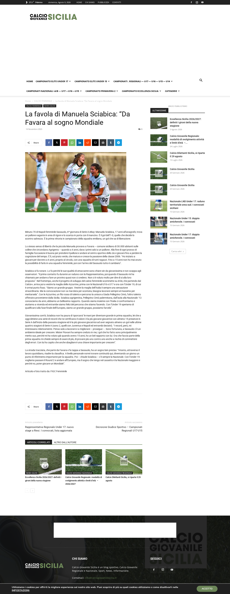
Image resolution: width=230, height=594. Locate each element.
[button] (201, 80)
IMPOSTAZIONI (20, 590)
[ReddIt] (87, 142)
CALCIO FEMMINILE (43, 101)
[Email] (95, 142)
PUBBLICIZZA (103, 2)
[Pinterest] (64, 142)
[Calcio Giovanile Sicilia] (158, 173)
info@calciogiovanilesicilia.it (101, 577)
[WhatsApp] (72, 142)
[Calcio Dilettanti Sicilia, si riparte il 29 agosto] (124, 461)
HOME (79, 2)
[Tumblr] (110, 142)
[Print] (103, 142)
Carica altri (176, 251)
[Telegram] (118, 142)
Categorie (171, 91)
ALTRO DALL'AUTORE (65, 442)
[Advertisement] (143, 17)
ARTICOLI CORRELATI (38, 442)
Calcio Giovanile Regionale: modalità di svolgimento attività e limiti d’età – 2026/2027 (83, 480)
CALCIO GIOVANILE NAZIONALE (79, 473)
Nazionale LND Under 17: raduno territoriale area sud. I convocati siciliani (187, 204)
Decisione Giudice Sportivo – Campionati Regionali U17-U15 (119, 429)
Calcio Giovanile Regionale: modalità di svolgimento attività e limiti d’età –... (187, 139)
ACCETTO (207, 588)
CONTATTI (116, 2)
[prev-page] (27, 491)
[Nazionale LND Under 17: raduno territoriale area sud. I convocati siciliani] (158, 205)
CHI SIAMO (90, 2)
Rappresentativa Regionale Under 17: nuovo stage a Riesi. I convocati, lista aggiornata (49, 429)
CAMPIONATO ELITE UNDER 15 (91, 81)
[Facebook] (191, 2)
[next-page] (32, 491)
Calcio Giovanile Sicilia (182, 169)
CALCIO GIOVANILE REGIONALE (119, 473)
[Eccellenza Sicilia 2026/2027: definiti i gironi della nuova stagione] (43, 461)
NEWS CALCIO (49, 106)
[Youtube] (202, 2)
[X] (56, 142)
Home (29, 81)
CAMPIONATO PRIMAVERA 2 (100, 91)
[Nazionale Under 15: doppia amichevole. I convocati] (158, 222)
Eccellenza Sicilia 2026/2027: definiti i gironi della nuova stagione (185, 122)
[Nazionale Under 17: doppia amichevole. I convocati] (158, 239)
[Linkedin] (79, 142)
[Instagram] (196, 2)
